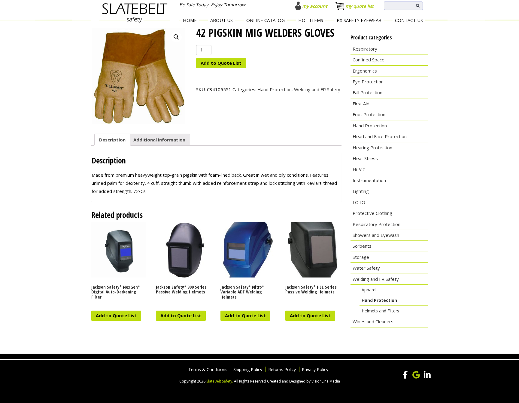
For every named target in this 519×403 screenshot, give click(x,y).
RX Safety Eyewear (359, 20)
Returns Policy (282, 369)
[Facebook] (405, 375)
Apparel (369, 290)
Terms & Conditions (207, 369)
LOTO (359, 202)
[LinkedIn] (427, 375)
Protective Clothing (372, 213)
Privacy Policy (315, 369)
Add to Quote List (221, 63)
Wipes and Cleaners (373, 321)
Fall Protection (367, 92)
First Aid (361, 104)
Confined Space (368, 60)
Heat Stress (365, 158)
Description (112, 140)
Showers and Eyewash (376, 235)
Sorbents (362, 246)
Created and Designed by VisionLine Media (303, 381)
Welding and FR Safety (317, 89)
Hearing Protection (372, 147)
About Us (221, 20)
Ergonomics (365, 71)
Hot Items (310, 20)
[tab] (112, 140)
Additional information (159, 140)
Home (190, 20)
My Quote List (359, 6)
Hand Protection (274, 89)
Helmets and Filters (380, 311)
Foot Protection (369, 114)
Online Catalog (265, 20)
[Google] (416, 375)
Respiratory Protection (376, 224)
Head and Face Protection (380, 136)
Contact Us (409, 20)
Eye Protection (368, 82)
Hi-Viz (359, 169)
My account (314, 6)
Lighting (361, 191)
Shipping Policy (247, 369)
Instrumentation (369, 180)
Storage (361, 257)
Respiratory (365, 49)
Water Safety (366, 268)
